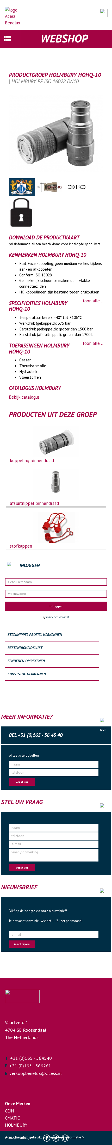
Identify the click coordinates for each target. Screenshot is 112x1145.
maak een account (57, 617)
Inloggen (56, 606)
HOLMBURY (16, 1125)
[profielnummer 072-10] (50, 186)
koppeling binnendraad (32, 460)
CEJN (9, 1111)
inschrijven (22, 944)
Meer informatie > (70, 1137)
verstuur (22, 782)
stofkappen (21, 546)
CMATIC (12, 1118)
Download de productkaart (44, 237)
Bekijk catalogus (24, 397)
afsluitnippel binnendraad (34, 503)
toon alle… (93, 301)
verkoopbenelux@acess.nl (35, 1073)
